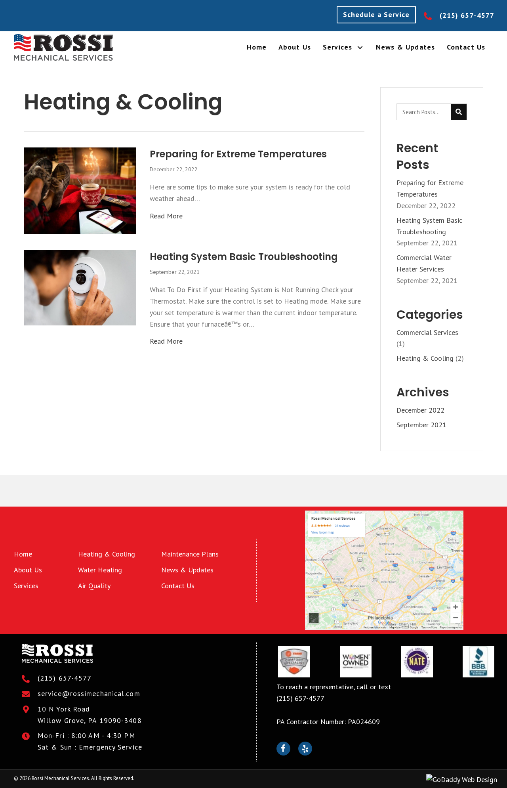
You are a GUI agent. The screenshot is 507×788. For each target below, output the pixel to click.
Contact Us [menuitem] (177, 585)
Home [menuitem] (23, 553)
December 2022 (420, 410)
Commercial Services (427, 332)
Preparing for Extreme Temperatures (238, 154)
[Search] (459, 112)
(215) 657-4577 (467, 15)
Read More (166, 215)
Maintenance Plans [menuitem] (190, 553)
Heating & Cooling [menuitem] (106, 553)
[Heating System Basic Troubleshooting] (80, 287)
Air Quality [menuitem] (94, 585)
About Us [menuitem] (28, 569)
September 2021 (421, 424)
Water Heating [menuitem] (100, 569)
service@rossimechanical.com (89, 693)
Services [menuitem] (26, 585)
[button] (376, 14)
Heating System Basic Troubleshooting (244, 256)
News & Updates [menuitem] (187, 569)
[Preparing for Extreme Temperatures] (80, 190)
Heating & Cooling (425, 358)
